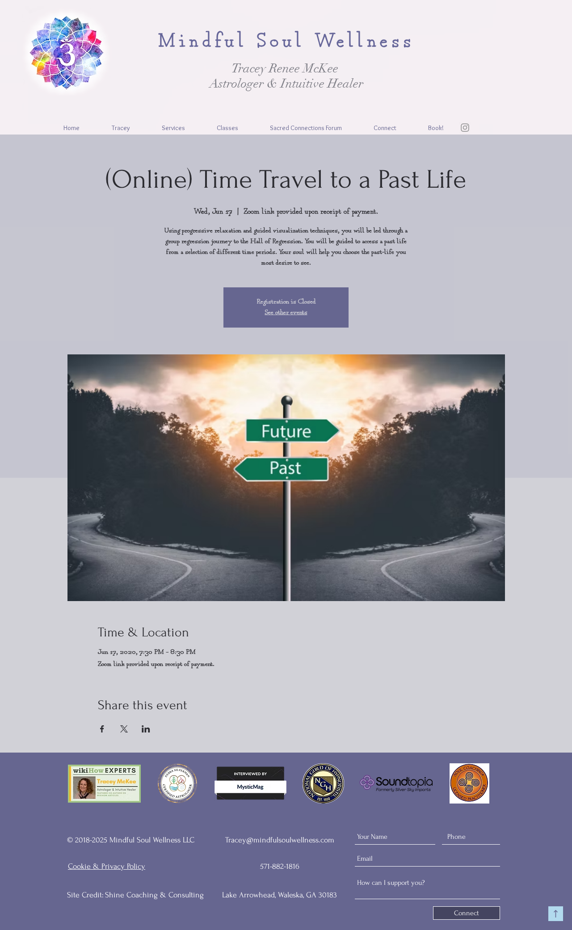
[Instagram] (465, 127)
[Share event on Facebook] (102, 728)
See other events (286, 312)
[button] (173, 128)
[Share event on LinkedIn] (146, 728)
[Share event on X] (124, 728)
